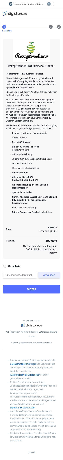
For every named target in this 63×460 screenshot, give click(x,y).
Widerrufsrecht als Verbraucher (25, 375)
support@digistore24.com (22, 407)
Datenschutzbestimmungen (23, 364)
